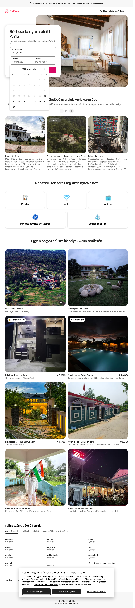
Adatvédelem (61, 603)
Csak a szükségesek (66, 591)
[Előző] (62, 111)
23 (45, 96)
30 (45, 101)
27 (29, 101)
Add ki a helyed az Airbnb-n (113, 11)
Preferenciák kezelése (96, 591)
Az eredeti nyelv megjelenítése (90, 3)
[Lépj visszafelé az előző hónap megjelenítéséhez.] (14, 69)
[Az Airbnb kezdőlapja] (12, 11)
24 (14, 101)
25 (19, 101)
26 (24, 101)
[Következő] (71, 111)
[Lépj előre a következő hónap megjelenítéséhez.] (44, 69)
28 (34, 101)
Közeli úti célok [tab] (11, 531)
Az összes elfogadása (36, 591)
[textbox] (21, 61)
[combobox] (33, 52)
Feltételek (73, 603)
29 (40, 101)
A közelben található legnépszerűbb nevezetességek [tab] (45, 531)
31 (14, 107)
